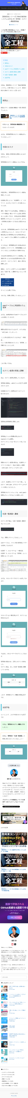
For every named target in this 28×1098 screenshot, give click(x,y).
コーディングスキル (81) (8, 1072)
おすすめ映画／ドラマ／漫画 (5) (10, 1083)
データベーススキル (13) (8, 1074)
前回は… (7, 63)
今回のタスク (9, 66)
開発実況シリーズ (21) (7, 1081)
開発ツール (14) (6, 1079)
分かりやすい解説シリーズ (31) (10, 1085)
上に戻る (14, 1095)
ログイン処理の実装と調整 (13, 72)
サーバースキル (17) (7, 1076)
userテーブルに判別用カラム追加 (14, 69)
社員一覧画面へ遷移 (11, 75)
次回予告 (7, 78)
